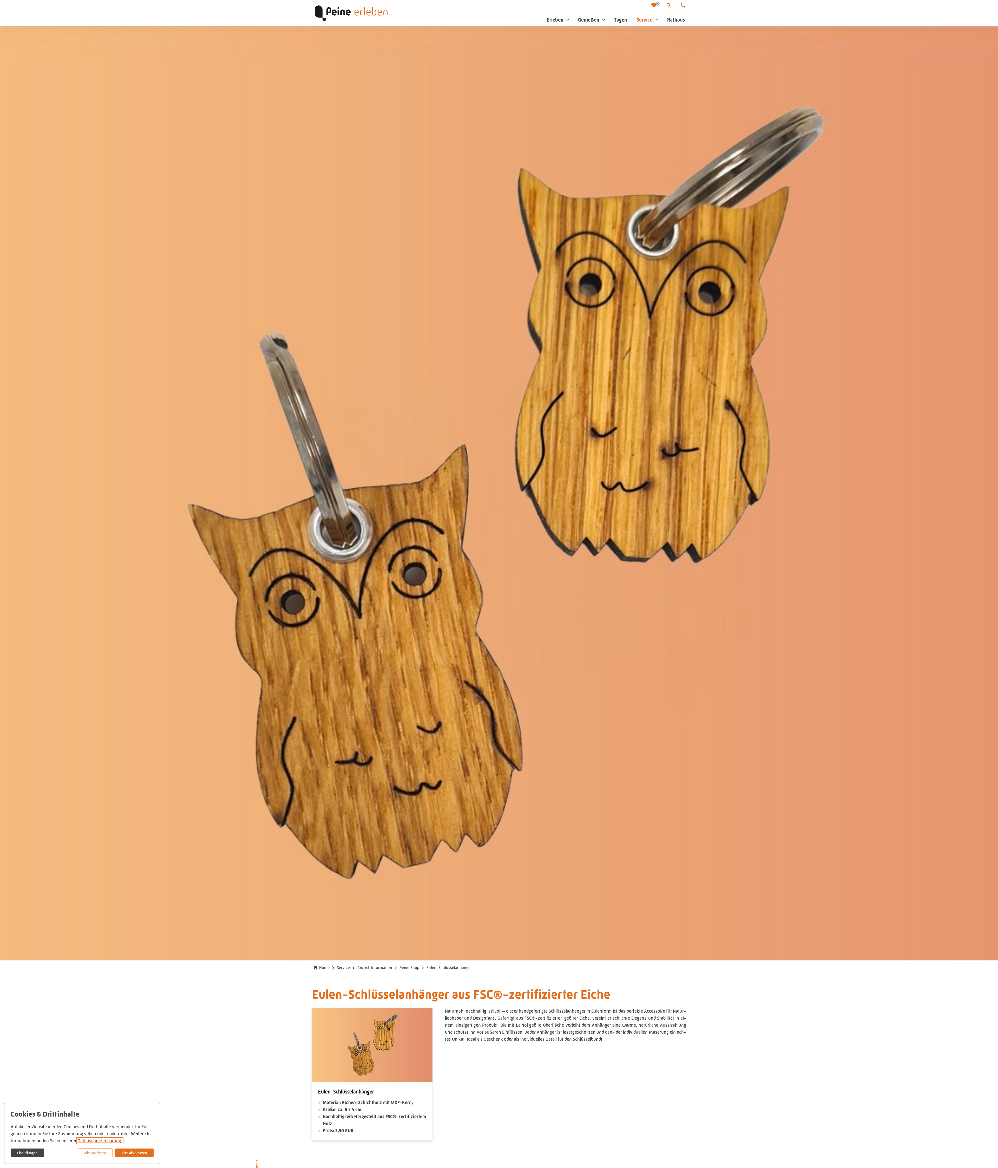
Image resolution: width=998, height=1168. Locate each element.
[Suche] (669, 5)
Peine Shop (409, 967)
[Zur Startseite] (351, 13)
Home (324, 967)
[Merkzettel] (654, 5)
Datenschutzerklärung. (99, 1140)
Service (343, 967)
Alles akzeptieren (134, 1153)
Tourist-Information (374, 967)
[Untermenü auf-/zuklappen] (567, 19)
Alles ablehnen (95, 1153)
